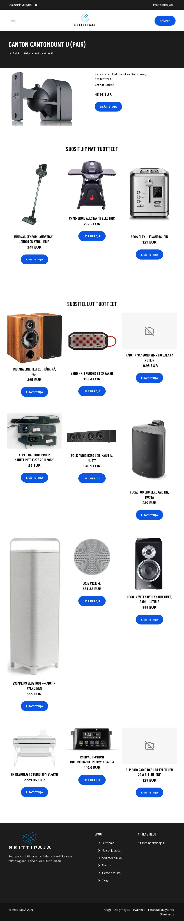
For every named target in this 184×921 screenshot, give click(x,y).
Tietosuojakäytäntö (161, 910)
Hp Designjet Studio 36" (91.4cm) (34, 774)
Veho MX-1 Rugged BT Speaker (92, 373)
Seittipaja (108, 843)
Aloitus (106, 865)
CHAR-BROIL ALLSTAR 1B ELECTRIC (92, 218)
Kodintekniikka (112, 858)
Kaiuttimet (138, 74)
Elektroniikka (21, 53)
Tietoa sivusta (111, 873)
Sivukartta (167, 914)
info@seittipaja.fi (163, 4)
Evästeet (139, 910)
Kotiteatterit (43, 53)
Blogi (105, 880)
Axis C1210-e (92, 583)
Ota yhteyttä (122, 910)
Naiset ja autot (111, 850)
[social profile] (36, 4)
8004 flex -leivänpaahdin (149, 236)
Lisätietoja (108, 106)
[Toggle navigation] (13, 20)
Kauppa (165, 20)
